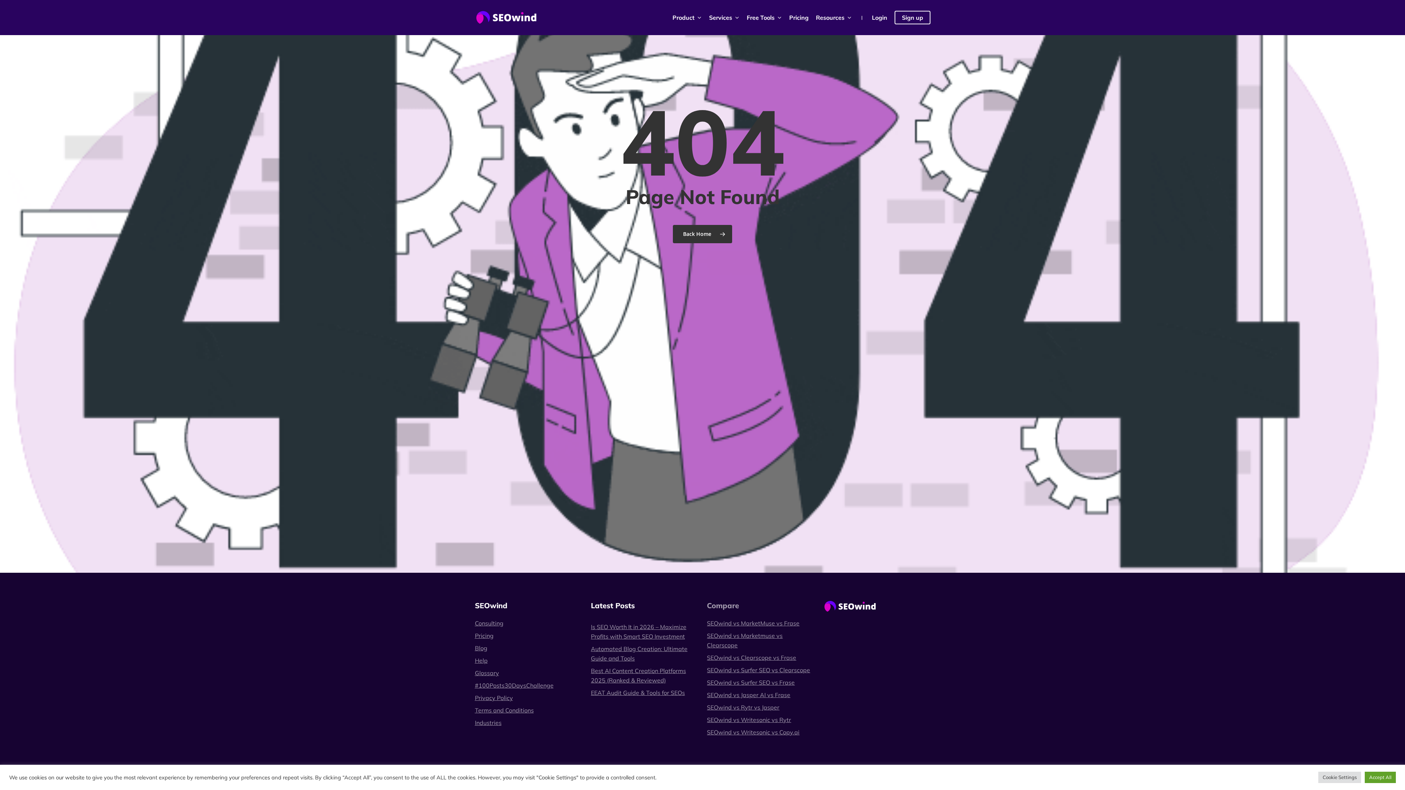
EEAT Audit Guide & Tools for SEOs (638, 692)
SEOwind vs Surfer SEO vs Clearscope (758, 670)
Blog (481, 648)
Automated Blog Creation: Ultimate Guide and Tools (639, 653)
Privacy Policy (494, 697)
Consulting (489, 623)
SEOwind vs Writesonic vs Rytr (749, 719)
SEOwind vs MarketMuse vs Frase (753, 623)
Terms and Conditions (504, 710)
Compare (723, 605)
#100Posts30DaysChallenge (514, 685)
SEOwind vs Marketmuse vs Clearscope (745, 640)
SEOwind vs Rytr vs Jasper (743, 707)
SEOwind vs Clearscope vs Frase (751, 657)
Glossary (487, 673)
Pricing (484, 635)
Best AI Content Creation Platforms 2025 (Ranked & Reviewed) (638, 675)
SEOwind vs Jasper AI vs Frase (748, 695)
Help (481, 660)
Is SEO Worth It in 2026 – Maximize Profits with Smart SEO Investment (638, 631)
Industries (488, 722)
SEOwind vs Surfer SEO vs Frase (751, 682)
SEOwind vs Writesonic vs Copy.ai (753, 732)
